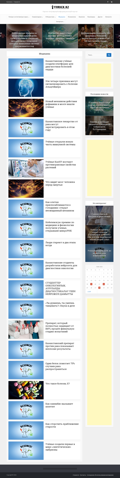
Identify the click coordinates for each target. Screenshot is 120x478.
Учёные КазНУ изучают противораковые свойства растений (60, 164)
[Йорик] (60, 7)
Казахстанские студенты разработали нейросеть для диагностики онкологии (61, 265)
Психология (72, 17)
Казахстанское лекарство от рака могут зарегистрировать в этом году (61, 125)
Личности (108, 17)
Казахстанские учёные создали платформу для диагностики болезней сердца (59, 65)
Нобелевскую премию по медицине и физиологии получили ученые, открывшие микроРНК (59, 226)
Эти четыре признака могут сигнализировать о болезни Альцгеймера (61, 84)
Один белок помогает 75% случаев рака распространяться (60, 366)
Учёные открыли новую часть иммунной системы (60, 143)
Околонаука (91, 17)
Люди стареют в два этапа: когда (60, 244)
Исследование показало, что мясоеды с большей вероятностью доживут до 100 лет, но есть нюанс (95, 37)
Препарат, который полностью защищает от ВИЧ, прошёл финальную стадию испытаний (59, 327)
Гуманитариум (36, 17)
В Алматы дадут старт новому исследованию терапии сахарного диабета (60, 36)
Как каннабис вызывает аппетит (59, 405)
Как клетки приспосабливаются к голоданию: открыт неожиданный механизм (59, 206)
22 (104, 284)
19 (91, 284)
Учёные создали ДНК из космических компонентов (99, 253)
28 (99, 288)
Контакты (9, 2)
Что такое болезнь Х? (57, 383)
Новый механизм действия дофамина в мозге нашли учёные (61, 104)
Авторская (59, 21)
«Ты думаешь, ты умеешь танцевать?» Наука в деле (60, 304)
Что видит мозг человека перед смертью (60, 183)
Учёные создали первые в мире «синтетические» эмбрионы (60, 447)
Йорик (60, 41)
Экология (81, 17)
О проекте (17, 2)
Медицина (61, 17)
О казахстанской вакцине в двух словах (99, 215)
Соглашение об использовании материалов (100, 475)
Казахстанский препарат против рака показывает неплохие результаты (59, 346)
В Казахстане (50, 17)
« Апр (89, 292)
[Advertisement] (99, 75)
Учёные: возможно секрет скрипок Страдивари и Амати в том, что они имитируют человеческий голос (99, 234)
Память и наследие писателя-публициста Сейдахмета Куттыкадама (99, 125)
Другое (100, 17)
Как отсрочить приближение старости (62, 425)
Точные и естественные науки (18, 17)
